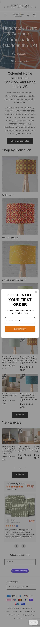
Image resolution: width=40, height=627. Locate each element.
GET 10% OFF (20, 329)
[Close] (36, 291)
